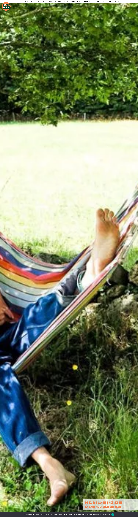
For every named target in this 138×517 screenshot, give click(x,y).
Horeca (50, 1)
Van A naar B (74, 1)
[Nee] (136, 514)
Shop (98, 1)
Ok (112, 514)
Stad (38, 1)
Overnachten (62, 1)
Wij (110, 1)
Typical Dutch (87, 1)
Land (26, 1)
